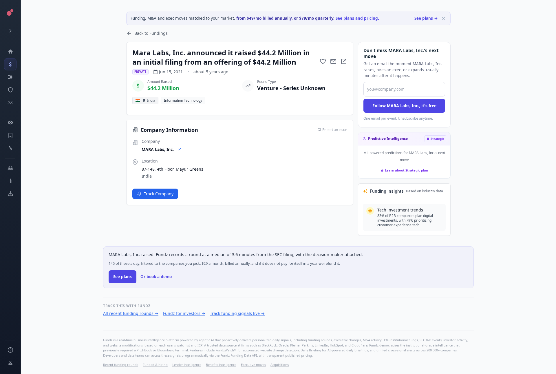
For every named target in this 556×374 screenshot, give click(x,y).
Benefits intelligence (221, 364)
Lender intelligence (186, 364)
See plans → (426, 18)
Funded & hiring (155, 364)
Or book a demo (156, 276)
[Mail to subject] (333, 61)
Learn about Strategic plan (406, 170)
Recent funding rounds (120, 364)
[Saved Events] (10, 135)
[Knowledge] (10, 350)
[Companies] (10, 77)
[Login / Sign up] (10, 363)
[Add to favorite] (322, 61)
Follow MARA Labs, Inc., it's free (404, 105)
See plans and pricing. (357, 18)
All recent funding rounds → (130, 313)
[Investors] (10, 102)
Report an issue (334, 129)
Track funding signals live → (237, 313)
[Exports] (10, 193)
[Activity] (10, 148)
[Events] (10, 64)
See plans (122, 276)
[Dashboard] (10, 51)
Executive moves (253, 364)
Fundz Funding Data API (238, 355)
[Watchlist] (10, 122)
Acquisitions (279, 364)
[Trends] (10, 181)
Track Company (158, 193)
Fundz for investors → (184, 313)
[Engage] (10, 168)
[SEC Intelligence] (10, 90)
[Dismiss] (443, 18)
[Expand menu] (10, 30)
